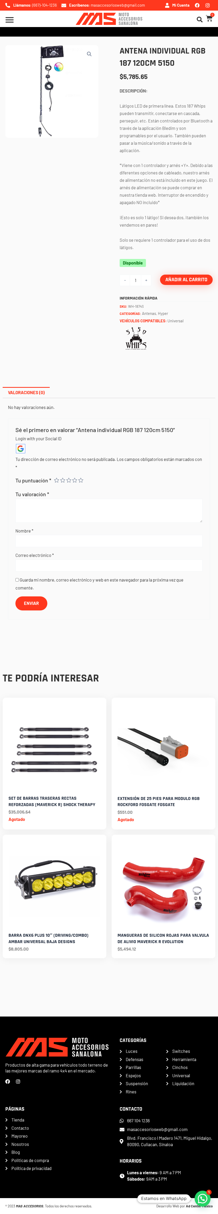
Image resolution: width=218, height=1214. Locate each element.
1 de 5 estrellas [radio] (56, 480)
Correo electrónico (34, 555)
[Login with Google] (20, 448)
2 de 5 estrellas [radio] (62, 480)
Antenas (149, 313)
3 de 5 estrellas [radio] (69, 480)
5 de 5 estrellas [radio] (80, 480)
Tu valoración (32, 494)
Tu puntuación (33, 480)
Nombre (24, 530)
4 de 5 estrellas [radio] (74, 480)
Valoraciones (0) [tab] (26, 392)
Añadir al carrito (186, 279)
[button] (89, 54)
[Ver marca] (136, 337)
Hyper (163, 313)
